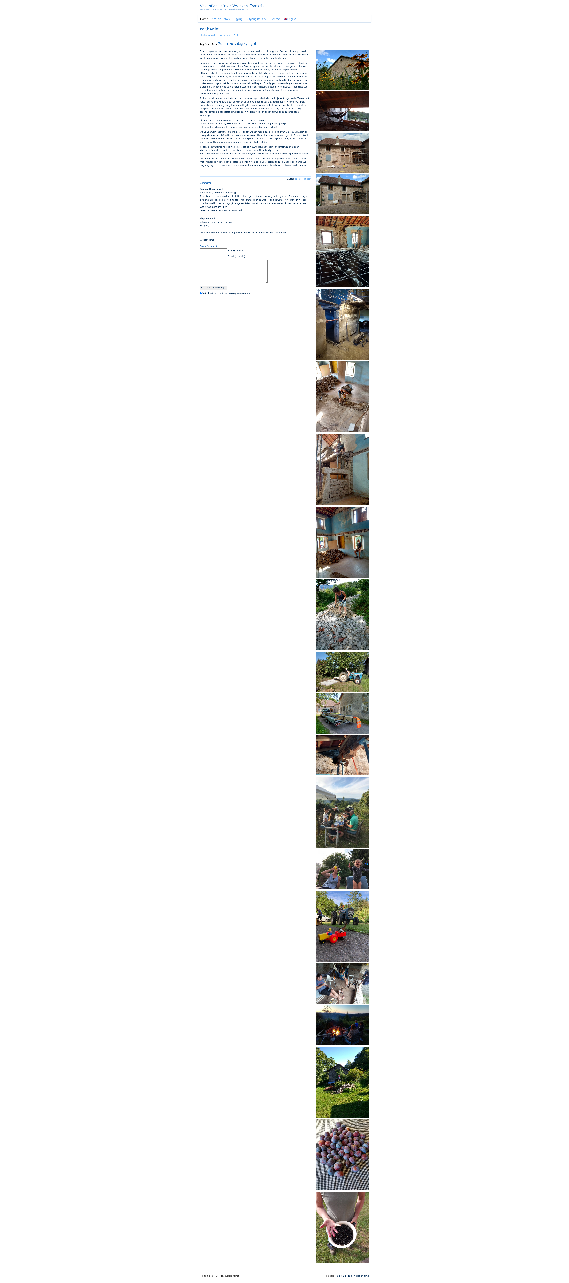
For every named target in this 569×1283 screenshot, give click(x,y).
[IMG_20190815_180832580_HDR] (342, 756)
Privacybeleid (207, 1275)
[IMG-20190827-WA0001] (342, 615)
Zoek (235, 35)
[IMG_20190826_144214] (342, 672)
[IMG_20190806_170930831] (342, 195)
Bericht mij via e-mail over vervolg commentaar (226, 293)
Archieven (225, 35)
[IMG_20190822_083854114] (342, 325)
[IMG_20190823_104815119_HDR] (342, 1083)
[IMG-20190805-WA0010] (342, 813)
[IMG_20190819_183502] (342, 1228)
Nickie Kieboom (303, 178)
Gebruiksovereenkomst (227, 1275)
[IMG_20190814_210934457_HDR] (342, 1026)
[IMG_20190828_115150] (342, 714)
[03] (342, 927)
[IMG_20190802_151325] (342, 153)
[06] (342, 984)
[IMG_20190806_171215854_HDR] (342, 70)
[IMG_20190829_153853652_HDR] (342, 397)
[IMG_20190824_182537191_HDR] (342, 1155)
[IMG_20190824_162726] (342, 470)
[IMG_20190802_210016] (342, 112)
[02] (342, 870)
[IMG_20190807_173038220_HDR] (342, 252)
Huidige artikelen (208, 35)
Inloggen (330, 1275)
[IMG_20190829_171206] (342, 543)
